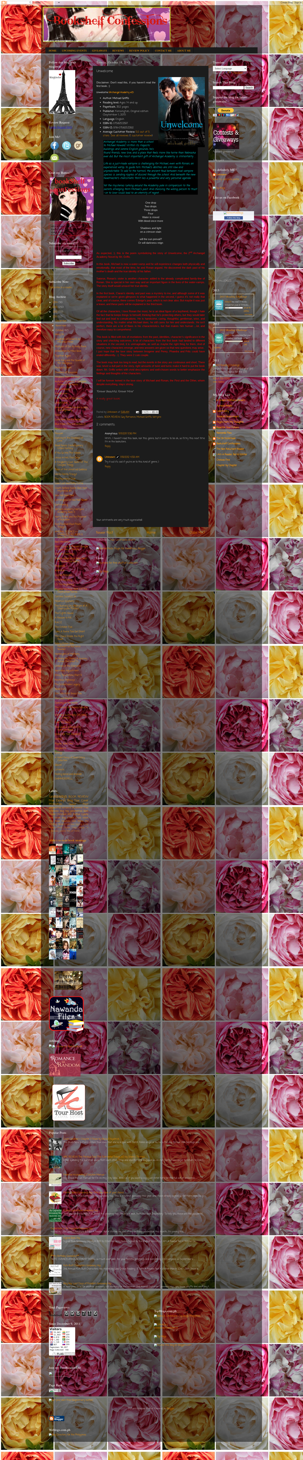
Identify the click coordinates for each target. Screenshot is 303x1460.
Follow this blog (233, 218)
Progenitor (60, 566)
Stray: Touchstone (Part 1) (68, 675)
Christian (61, 814)
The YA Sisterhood (226, 438)
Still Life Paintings (64, 554)
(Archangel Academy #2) (121, 92)
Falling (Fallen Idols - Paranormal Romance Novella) (67, 646)
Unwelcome (61, 394)
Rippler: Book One (64, 744)
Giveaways (58, 796)
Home (151, 532)
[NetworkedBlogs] (233, 213)
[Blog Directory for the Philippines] (67, 1435)
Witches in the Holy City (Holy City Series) (70, 716)
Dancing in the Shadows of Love (69, 439)
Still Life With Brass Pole (68, 694)
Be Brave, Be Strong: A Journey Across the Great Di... (71, 660)
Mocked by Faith (63, 368)
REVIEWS (118, 50)
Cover (84, 800)
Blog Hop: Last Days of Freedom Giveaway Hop (87, 1283)
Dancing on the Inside (66, 703)
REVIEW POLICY (139, 50)
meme (76, 831)
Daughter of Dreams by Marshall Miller (67, 340)
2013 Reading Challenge (233, 296)
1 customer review (141, 136)
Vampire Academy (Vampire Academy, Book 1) (69, 511)
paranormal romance (60, 808)
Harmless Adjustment (67, 671)
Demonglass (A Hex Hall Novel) (71, 500)
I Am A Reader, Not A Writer (232, 454)
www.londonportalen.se (166, 1328)
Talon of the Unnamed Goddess (71, 469)
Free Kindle (54, 817)
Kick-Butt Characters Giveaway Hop (82, 1265)
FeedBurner (75, 269)
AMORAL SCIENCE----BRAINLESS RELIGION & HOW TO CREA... (69, 534)
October (60, 330)
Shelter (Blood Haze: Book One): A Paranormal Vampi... (71, 560)
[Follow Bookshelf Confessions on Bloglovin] (62, 113)
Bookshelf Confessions (228, 444)
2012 (55, 312)
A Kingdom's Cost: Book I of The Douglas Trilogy (71, 463)
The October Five (63, 627)
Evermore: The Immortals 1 (69, 420)
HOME (52, 50)
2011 (55, 317)
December (61, 321)
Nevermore (61, 429)
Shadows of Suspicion (66, 372)
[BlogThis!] (147, 412)
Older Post (197, 532)
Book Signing (76, 824)
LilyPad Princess (63, 575)
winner (79, 808)
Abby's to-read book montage (67, 840)
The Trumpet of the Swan (68, 398)
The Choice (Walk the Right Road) (69, 638)
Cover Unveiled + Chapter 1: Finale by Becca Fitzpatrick (91, 1139)
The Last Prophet (64, 698)
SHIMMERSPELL (64, 779)
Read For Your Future (228, 427)
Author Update (80, 814)
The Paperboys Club (65, 479)
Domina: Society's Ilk (65, 597)
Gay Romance (128, 417)
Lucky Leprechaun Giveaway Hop (80, 1210)
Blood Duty (60, 689)
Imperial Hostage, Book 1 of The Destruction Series (71, 590)
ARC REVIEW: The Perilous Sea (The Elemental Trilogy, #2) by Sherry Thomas (104, 1157)
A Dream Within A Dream (231, 400)
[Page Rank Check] (55, 1391)
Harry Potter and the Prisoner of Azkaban (70, 518)
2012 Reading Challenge (233, 330)
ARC (70, 814)
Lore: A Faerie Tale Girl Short (70, 632)
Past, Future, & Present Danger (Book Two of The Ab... (71, 548)
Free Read (54, 821)
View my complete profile (226, 179)
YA (73, 808)
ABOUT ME (184, 50)
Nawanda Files (224, 433)
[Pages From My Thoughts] (69, 989)
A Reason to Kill (63, 618)
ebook (85, 817)
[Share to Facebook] (153, 412)
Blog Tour (73, 800)
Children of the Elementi (68, 666)
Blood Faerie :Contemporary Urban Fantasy (69, 447)
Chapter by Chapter (227, 465)
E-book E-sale (74, 817)
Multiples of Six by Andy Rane (70, 346)
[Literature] (161, 1324)
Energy (58, 753)
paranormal (76, 811)
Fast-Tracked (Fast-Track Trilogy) (68, 525)
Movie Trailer (64, 827)
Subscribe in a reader (61, 287)
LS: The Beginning (64, 584)
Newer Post (104, 532)
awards (63, 831)
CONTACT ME (163, 50)
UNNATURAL (62, 403)
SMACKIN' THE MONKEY (67, 734)
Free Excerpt (57, 800)
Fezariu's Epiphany (64, 601)
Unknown (110, 457)
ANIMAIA (59, 571)
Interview (54, 811)
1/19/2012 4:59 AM (129, 457)
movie (60, 824)
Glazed (58, 765)
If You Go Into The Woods (68, 453)
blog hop (64, 811)
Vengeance (60, 748)
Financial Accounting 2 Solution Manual (83, 1175)
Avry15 (228, 301)
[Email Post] (137, 412)
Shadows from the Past (67, 377)
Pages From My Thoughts (230, 422)
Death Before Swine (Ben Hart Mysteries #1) (71, 489)
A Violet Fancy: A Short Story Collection (70, 759)
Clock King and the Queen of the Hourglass (70, 362)
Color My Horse (63, 722)
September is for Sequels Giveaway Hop (72, 1228)
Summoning (61, 505)
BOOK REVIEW (112, 417)
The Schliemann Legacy (67, 684)
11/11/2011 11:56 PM (127, 434)
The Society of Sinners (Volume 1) (71, 709)
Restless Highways (65, 680)
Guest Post (79, 804)
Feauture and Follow (72, 821)
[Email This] (143, 412)
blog (64, 817)
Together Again (63, 356)
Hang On (59, 334)
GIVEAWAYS (99, 50)
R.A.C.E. (58, 622)
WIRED (59, 739)
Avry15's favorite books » (76, 964)
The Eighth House (64, 613)
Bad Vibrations (62, 542)
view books (248, 314)
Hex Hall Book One (64, 495)
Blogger (170, 1409)
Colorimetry (223, 411)
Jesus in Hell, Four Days (67, 458)
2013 (55, 307)
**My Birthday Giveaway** (65, 1256)
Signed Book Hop (71, 1238)
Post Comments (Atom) (122, 540)
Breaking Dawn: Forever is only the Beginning (71, 409)
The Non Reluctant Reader (230, 449)
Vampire (157, 417)
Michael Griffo (144, 417)
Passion (59, 433)
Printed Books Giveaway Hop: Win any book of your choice (93, 1193)
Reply (107, 446)
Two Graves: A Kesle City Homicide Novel (68, 728)
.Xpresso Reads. (225, 406)
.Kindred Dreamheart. (228, 417)
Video (74, 827)
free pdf (70, 831)
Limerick (59, 770)
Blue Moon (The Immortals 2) (70, 424)
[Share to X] (150, 412)
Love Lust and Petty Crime (69, 483)
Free (86, 808)
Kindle (67, 824)
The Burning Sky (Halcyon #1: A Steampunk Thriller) (71, 607)
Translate (238, 73)
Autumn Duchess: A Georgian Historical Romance (70, 383)
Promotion (55, 804)
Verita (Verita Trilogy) (66, 474)
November (61, 326)
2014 (55, 302)
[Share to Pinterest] (157, 412)
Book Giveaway (62, 389)
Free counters (56, 1358)
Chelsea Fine (223, 460)
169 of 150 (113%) (221, 379)
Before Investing (63, 580)
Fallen (58, 415)
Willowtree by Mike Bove (68, 351)
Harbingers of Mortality (67, 654)
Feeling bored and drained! (68, 774)
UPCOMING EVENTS (74, 50)
